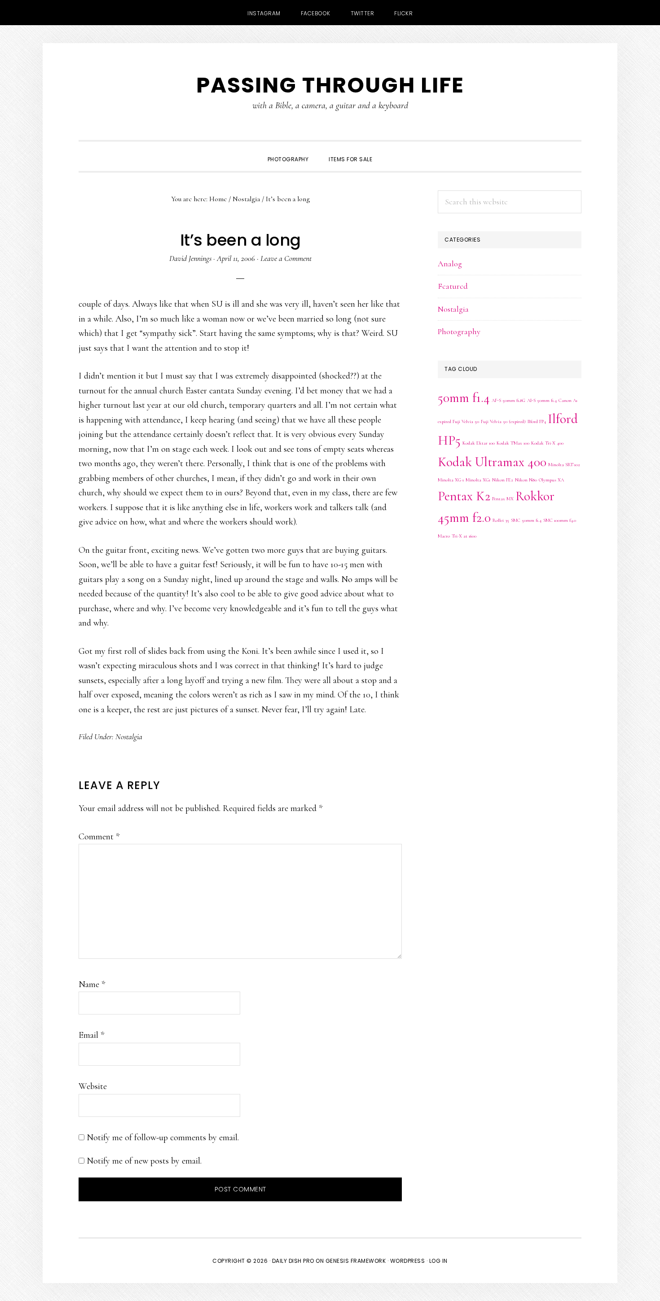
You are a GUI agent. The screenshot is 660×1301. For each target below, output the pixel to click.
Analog (450, 264)
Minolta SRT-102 (564, 464)
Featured (453, 286)
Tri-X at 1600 (464, 536)
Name (92, 984)
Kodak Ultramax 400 (492, 462)
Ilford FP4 (537, 421)
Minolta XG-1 (451, 480)
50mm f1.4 (464, 398)
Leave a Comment (286, 258)
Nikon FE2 (502, 480)
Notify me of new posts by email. (144, 1160)
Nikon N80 (526, 480)
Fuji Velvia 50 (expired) (503, 421)
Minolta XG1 (478, 480)
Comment (99, 836)
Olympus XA (551, 480)
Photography (459, 331)
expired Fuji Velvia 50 (458, 421)
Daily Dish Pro (293, 1261)
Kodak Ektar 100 (478, 443)
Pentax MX (503, 499)
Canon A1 (568, 400)
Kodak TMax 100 (513, 443)
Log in (438, 1261)
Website (93, 1086)
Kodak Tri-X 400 (547, 443)
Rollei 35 (501, 520)
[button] (392, 151)
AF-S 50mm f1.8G (508, 400)
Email (91, 1035)
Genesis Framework (356, 1261)
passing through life (330, 85)
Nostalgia (128, 736)
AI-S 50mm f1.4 (542, 400)
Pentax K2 (464, 496)
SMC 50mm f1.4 (526, 520)
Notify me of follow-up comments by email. (163, 1137)
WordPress (407, 1261)
